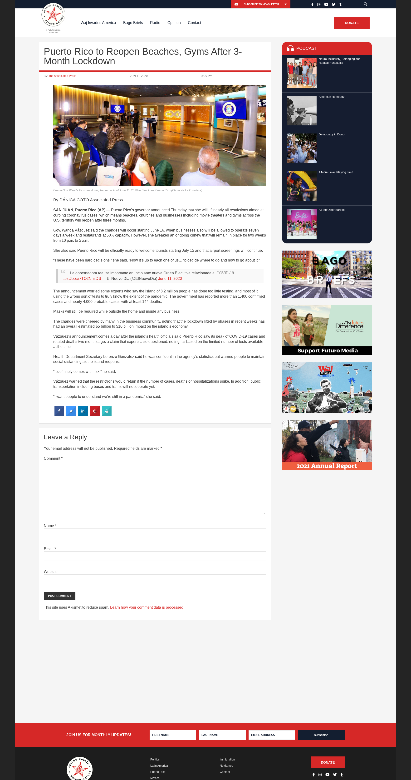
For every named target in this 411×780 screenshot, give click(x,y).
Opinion (174, 23)
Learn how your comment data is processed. (147, 607)
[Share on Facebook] (59, 414)
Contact (194, 23)
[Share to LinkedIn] (83, 414)
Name (50, 526)
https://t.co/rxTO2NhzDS (80, 278)
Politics (155, 759)
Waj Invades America (98, 23)
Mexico (155, 778)
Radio (155, 23)
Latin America (159, 765)
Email (50, 549)
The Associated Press (62, 76)
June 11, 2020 (170, 278)
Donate (352, 23)
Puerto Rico (158, 772)
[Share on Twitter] (71, 414)
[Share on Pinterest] (95, 414)
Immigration (227, 759)
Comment (53, 458)
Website (51, 572)
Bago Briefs (133, 23)
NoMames (226, 765)
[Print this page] (107, 414)
